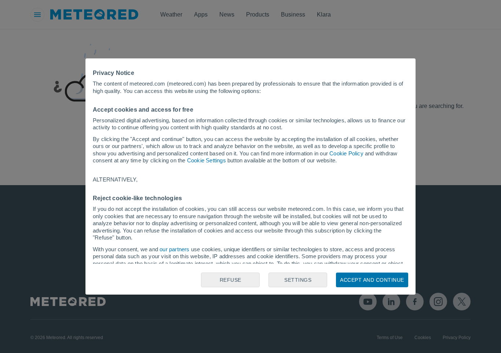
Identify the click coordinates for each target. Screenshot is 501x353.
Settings (297, 280)
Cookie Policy (346, 153)
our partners (174, 249)
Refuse (230, 280)
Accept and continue (372, 280)
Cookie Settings (206, 160)
